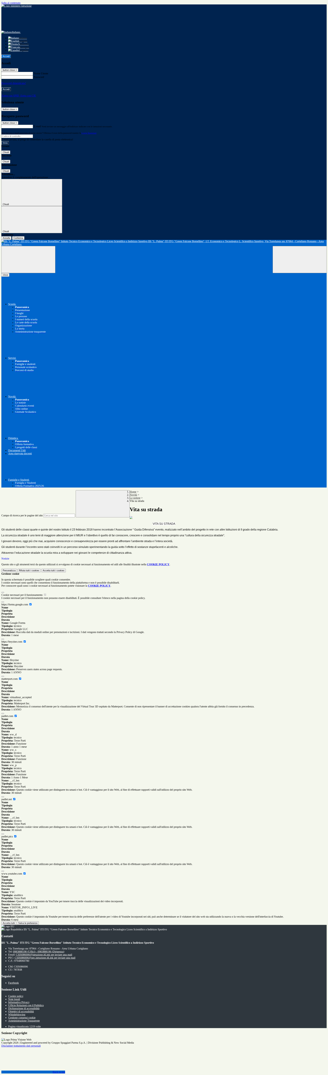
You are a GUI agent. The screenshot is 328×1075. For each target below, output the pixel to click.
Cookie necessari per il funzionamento (22, 594)
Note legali (14, 999)
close (5, 275)
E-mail (37, 126)
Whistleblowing (16, 1014)
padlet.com (7, 716)
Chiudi (6, 152)
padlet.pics (7, 836)
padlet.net (6, 799)
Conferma (18, 238)
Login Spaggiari (89, 133)
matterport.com (9, 678)
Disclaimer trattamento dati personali (21, 1045)
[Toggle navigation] (28, 259)
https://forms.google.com (15, 604)
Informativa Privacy (19, 1002)
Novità (133, 494)
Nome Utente (41, 73)
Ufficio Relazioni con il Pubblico (26, 1005)
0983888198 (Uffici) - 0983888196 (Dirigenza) (38, 951)
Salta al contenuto (10, 2)
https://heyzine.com (12, 641)
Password (39, 77)
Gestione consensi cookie (22, 1017)
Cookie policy (15, 996)
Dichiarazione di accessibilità (23, 1008)
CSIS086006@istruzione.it (44, 954)
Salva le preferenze (27, 923)
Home (133, 491)
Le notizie (135, 497)
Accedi (6, 56)
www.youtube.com (12, 873)
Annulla (6, 238)
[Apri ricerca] (300, 259)
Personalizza (9, 570)
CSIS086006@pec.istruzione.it (45, 957)
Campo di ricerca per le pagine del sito (22, 515)
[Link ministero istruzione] (16, 5)
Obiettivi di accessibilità (21, 1011)
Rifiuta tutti (29, 570)
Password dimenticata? (13, 83)
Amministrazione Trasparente (24, 1020)
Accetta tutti (53, 570)
